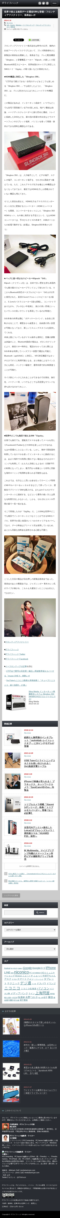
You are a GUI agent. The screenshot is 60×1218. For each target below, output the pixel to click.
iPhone (51, 968)
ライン (31, 993)
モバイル (10, 23)
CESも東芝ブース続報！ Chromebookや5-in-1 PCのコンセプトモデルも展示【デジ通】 (32, 875)
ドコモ (34, 984)
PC (30, 973)
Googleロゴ (38, 968)
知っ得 (40, 997)
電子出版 (16, 1000)
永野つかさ (31, 997)
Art (12, 968)
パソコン (43, 988)
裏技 (50, 997)
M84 (12, 973)
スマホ (14, 979)
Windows (18, 976)
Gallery (20, 968)
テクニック (13, 983)
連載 (11, 1000)
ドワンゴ (51, 983)
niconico (21, 972)
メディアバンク (19, 993)
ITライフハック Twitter (15, 654)
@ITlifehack (21, 1177)
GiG (8, 25)
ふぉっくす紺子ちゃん (44, 976)
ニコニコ (12, 988)
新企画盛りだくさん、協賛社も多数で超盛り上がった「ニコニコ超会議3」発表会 (31, 882)
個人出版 (7, 998)
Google (27, 967)
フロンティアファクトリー (17, 642)
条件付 (21, 1200)
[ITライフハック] (14, 3)
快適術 (21, 997)
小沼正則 (14, 997)
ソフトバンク (38, 979)
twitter (43, 3)
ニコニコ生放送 (28, 988)
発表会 (12, 27)
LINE (7, 972)
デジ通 (25, 983)
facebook (47, 3)
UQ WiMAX (36, 973)
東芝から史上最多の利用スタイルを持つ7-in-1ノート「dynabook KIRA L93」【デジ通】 (40, 1070)
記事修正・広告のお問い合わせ (13, 1206)
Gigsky (12, 25)
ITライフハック (12, 649)
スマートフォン (25, 979)
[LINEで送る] (34, 40)
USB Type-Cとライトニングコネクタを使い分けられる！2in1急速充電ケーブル (39, 763)
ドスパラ (41, 983)
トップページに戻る (11, 895)
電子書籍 (24, 1000)
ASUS (15, 968)
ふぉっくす (27, 976)
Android (7, 968)
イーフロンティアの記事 (16, 666)
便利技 (52, 994)
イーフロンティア (28, 25)
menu (54, 3)
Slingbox (18, 25)
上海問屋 (42, 993)
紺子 (45, 997)
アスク (7, 979)
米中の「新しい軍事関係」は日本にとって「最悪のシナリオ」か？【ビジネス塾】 (40, 1048)
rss (39, 3)
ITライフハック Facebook (16, 659)
